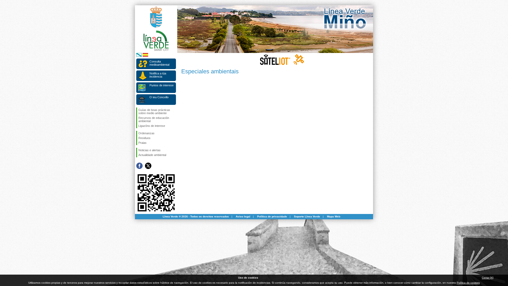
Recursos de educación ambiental (153, 119)
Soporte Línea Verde (307, 216)
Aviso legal (243, 216)
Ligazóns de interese (151, 125)
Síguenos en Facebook (139, 166)
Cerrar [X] (487, 277)
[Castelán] (145, 55)
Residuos (144, 138)
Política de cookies (468, 282)
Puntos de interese (161, 85)
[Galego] (139, 55)
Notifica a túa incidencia (157, 75)
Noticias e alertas (149, 150)
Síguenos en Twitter (148, 166)
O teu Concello (159, 97)
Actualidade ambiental (152, 155)
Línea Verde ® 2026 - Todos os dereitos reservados (196, 216)
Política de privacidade (272, 216)
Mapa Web (333, 216)
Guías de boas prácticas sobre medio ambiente (154, 111)
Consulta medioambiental (159, 63)
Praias (142, 142)
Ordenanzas (146, 133)
